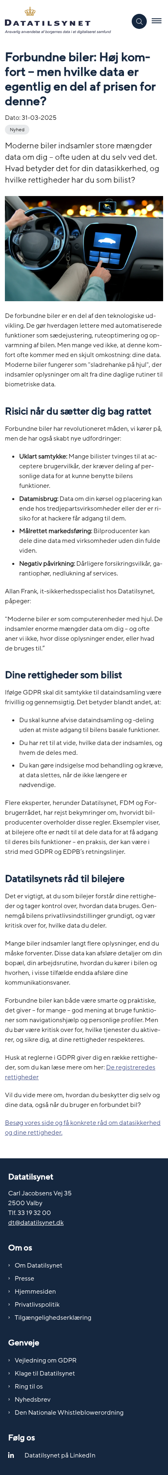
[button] (160, 21)
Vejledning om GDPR (46, 1360)
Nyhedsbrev (33, 1399)
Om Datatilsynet (38, 1265)
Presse (24, 1278)
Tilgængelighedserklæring (53, 1317)
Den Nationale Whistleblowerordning (69, 1412)
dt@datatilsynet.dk (36, 1222)
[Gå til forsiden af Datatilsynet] (63, 22)
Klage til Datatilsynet (45, 1373)
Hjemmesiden (35, 1291)
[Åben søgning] (139, 21)
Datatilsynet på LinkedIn (59, 1455)
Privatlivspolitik (37, 1304)
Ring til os (29, 1386)
